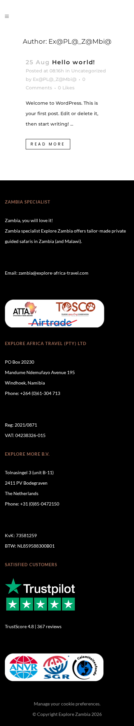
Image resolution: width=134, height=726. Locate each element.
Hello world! (74, 62)
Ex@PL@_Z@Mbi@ (54, 79)
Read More (48, 144)
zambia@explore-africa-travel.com (53, 273)
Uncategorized (88, 71)
